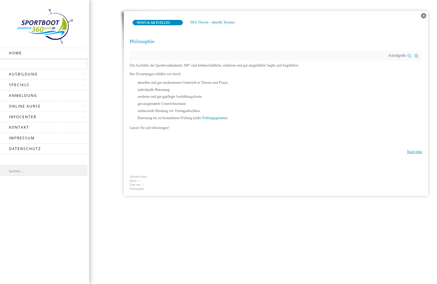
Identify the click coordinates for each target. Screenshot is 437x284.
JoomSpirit (435, 263)
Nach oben (414, 152)
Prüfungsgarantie (214, 118)
